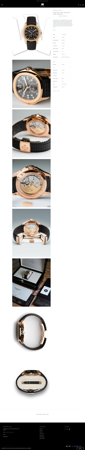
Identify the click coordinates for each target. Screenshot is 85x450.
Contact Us (41, 430)
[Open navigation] (2, 4)
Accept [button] (80, 448)
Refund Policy (42, 435)
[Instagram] (67, 429)
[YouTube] (69, 429)
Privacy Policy (42, 433)
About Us (41, 428)
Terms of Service (42, 438)
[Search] (80, 4)
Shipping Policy (42, 436)
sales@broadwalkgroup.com (10, 432)
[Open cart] (83, 4)
